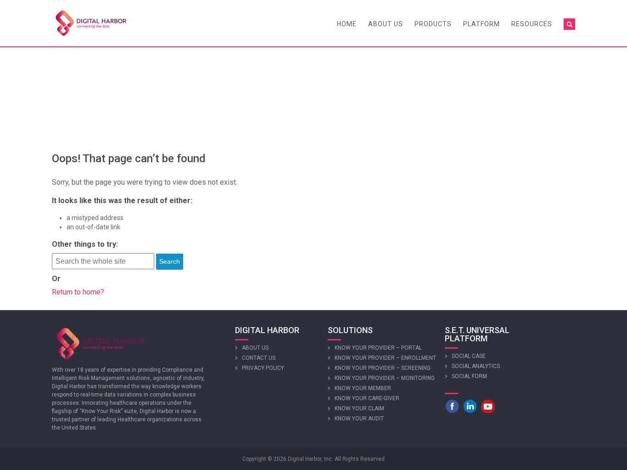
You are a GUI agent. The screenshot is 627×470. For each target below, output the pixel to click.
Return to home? (78, 292)
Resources (531, 24)
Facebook (452, 406)
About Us (385, 24)
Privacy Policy (263, 368)
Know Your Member (363, 388)
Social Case (469, 356)
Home (347, 24)
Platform (481, 24)
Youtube (488, 406)
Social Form (469, 376)
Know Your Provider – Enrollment (385, 358)
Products (433, 24)
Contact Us (258, 358)
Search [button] (169, 261)
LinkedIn (470, 406)
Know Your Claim (359, 408)
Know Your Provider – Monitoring (385, 378)
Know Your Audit (359, 418)
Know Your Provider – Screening (383, 368)
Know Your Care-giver (367, 398)
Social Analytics (476, 366)
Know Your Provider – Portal (378, 348)
